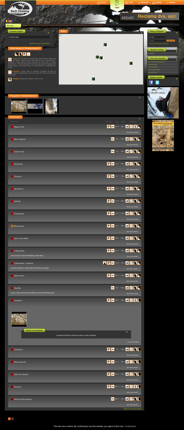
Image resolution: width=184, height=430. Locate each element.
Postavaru (84, 25)
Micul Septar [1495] (154, 70)
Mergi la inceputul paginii (132, 409)
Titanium (18, 176)
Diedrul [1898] (152, 64)
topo (30, 25)
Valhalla (17, 201)
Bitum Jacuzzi (20, 362)
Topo (117, 7)
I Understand (130, 426)
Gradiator (151, 53)
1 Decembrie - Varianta (23, 263)
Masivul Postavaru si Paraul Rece (67, 25)
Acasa (103, 2)
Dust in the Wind (21, 238)
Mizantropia (19, 226)
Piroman (17, 387)
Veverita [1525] (152, 67)
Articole (144, 2)
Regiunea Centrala (47, 25)
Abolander (18, 164)
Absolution (19, 189)
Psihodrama (19, 214)
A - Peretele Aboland (96, 25)
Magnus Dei (19, 127)
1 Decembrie (19, 251)
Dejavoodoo (19, 276)
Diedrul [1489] (152, 72)
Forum (158, 2)
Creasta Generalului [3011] (156, 62)
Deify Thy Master (21, 374)
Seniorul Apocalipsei (23, 399)
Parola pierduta (154, 43)
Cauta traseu (34, 43)
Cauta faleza (44, 43)
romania (37, 25)
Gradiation (18, 350)
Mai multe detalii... (133, 132)
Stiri (131, 2)
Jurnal (172, 2)
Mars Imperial (19, 139)
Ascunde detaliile (133, 342)
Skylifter (17, 288)
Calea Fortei (19, 152)
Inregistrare (165, 43)
